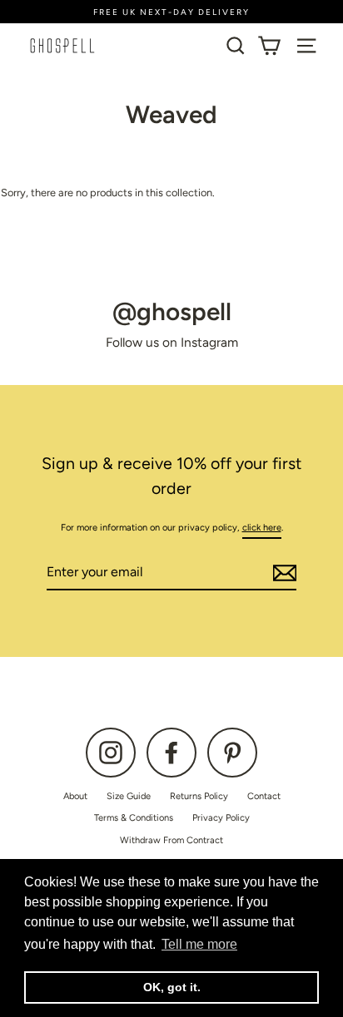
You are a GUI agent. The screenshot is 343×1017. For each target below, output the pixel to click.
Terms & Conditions (133, 817)
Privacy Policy (221, 817)
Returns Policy (199, 796)
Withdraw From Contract (171, 840)
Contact (264, 796)
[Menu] (306, 45)
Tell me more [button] (199, 944)
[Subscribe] (282, 572)
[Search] (235, 45)
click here (261, 527)
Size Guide (129, 796)
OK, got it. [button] (172, 987)
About (75, 796)
